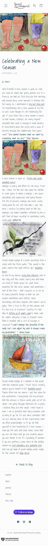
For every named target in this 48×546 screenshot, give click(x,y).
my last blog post (36, 104)
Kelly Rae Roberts (30, 275)
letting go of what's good (20, 313)
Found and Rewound (20, 533)
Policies (8, 494)
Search (8, 474)
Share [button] (7, 81)
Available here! (34, 388)
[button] (6, 5)
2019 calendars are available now (26, 445)
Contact (8, 487)
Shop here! (24, 453)
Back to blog (26, 464)
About (7, 481)
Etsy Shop (9, 500)
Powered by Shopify (33, 533)
